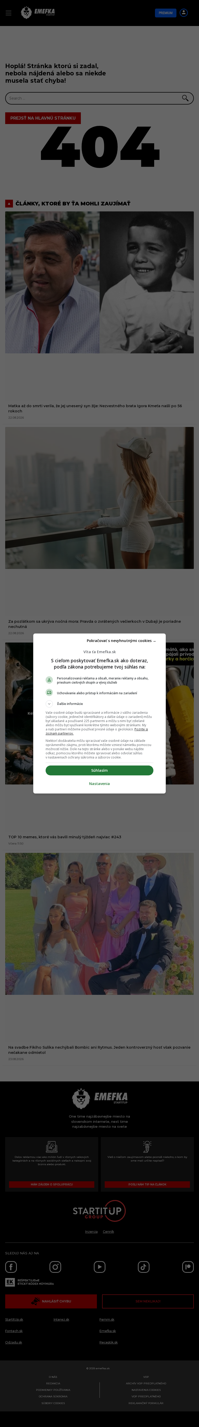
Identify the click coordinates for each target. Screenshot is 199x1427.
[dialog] (99, 713)
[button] (99, 704)
